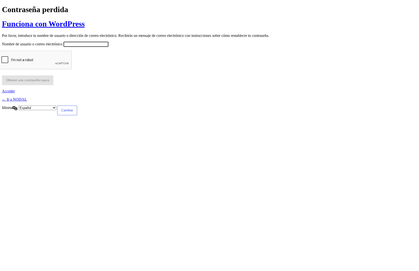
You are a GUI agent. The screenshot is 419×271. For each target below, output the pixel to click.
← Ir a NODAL (14, 99)
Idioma (7, 108)
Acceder (8, 91)
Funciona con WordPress (43, 23)
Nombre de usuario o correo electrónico (32, 44)
